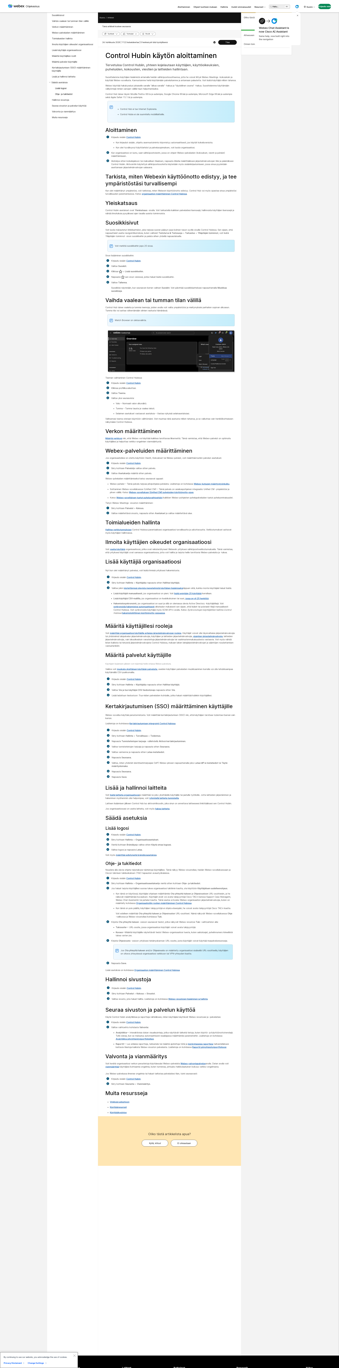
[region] (39, 1360)
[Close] (74, 1355)
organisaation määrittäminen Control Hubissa (164, 194)
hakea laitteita (162, 808)
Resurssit (259, 7)
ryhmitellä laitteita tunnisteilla (164, 798)
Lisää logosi (60, 88)
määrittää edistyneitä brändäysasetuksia (136, 855)
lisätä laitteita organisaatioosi (124, 795)
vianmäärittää (112, 1066)
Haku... (275, 6)
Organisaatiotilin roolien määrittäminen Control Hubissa (163, 903)
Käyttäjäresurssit (118, 1107)
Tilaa (227, 42)
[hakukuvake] (271, 7)
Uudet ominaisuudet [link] (241, 7)
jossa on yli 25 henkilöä (197, 598)
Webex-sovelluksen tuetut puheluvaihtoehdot (139, 497)
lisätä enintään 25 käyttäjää (188, 593)
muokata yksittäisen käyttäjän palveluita (137, 669)
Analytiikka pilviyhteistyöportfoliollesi (135, 1039)
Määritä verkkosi (113, 438)
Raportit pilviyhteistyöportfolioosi (209, 1047)
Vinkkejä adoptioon (119, 1102)
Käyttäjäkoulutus (118, 1112)
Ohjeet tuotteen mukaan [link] (205, 7)
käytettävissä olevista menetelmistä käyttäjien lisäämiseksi (153, 588)
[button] (297, 6)
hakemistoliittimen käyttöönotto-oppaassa (143, 613)
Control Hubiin (133, 137)
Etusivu (102, 18)
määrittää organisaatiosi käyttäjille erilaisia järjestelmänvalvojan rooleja (145, 633)
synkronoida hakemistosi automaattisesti (134, 606)
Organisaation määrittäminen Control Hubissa (157, 970)
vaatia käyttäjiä (117, 549)
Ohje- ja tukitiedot (64, 94)
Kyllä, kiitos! (155, 1143)
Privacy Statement (13, 1363)
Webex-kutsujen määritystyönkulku (211, 484)
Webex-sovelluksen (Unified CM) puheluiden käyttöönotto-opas (161, 492)
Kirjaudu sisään (324, 6)
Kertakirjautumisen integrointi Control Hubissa (152, 723)
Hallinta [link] (224, 7)
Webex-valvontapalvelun (193, 1063)
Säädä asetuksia (60, 82)
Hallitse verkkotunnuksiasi (118, 529)
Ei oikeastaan (184, 1143)
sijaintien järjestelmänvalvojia (208, 636)
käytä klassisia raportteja (200, 1044)
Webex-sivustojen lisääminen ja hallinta (188, 999)
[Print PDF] (214, 42)
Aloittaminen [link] (184, 7)
